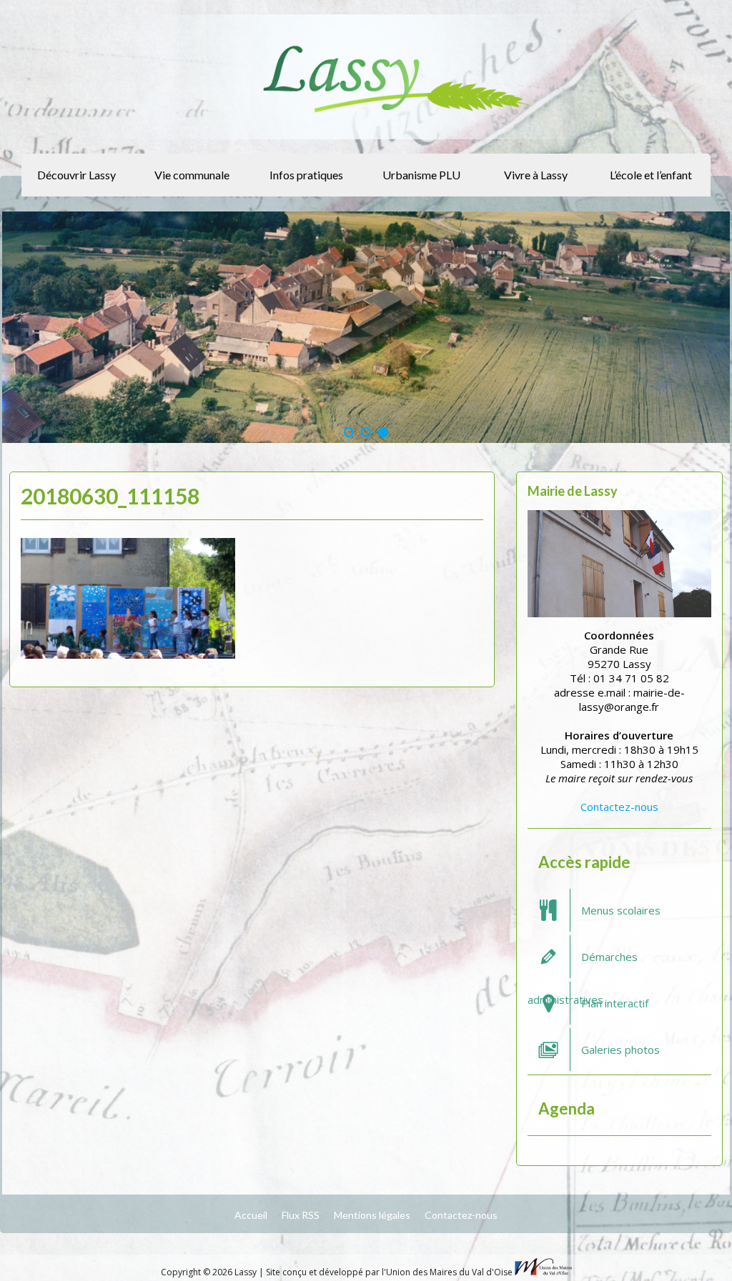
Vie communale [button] (191, 174)
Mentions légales (372, 1215)
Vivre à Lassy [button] (536, 174)
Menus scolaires (621, 910)
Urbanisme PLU (421, 174)
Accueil (250, 1215)
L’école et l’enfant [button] (651, 174)
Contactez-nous (619, 806)
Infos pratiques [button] (306, 174)
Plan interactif (614, 1003)
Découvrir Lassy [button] (76, 174)
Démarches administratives (583, 963)
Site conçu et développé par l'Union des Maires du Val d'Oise (389, 1272)
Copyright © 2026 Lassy (210, 1272)
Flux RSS (301, 1215)
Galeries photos (620, 1049)
